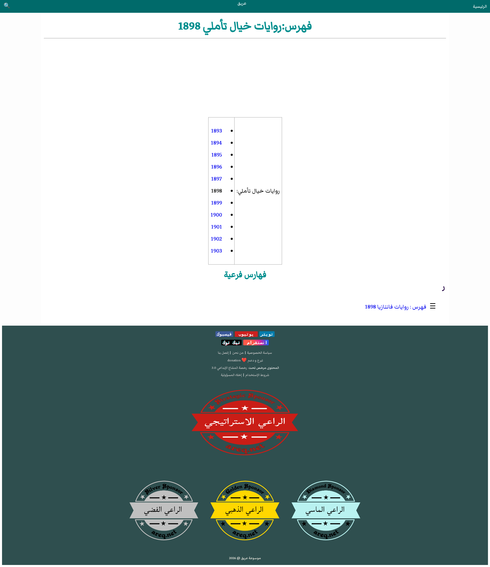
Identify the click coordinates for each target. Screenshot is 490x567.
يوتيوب (246, 334)
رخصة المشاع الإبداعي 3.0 (229, 367)
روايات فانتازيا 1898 (387, 307)
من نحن (237, 352)
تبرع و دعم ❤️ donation (245, 360)
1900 (216, 215)
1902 (216, 239)
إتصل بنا (223, 352)
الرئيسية (480, 6)
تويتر (267, 334)
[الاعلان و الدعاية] (245, 423)
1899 (216, 203)
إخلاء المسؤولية (231, 374)
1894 (216, 143)
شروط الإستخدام (257, 374)
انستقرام (255, 342)
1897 (216, 179)
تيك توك (231, 342)
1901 (216, 227)
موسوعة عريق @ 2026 (245, 558)
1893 (216, 131)
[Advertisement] (245, 78)
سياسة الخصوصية (259, 352)
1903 (216, 251)
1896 (216, 167)
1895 (216, 155)
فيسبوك (224, 334)
